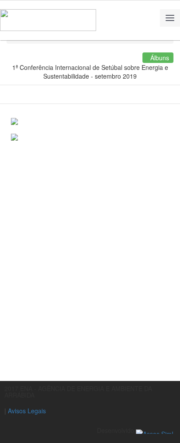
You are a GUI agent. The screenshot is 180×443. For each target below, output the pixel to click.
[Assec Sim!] (154, 430)
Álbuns (158, 57)
